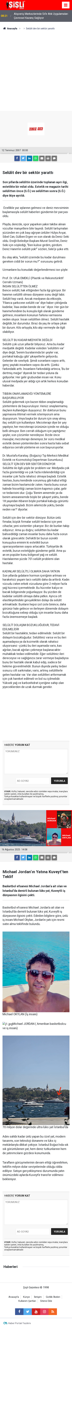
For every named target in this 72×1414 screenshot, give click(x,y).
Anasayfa (14, 1297)
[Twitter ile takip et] (27, 1311)
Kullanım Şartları (27, 1301)
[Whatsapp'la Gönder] (35, 158)
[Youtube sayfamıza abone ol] (36, 1311)
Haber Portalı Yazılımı (19, 1323)
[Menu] (66, 5)
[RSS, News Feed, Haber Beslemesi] (53, 1311)
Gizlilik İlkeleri (53, 1297)
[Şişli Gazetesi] (15, 4)
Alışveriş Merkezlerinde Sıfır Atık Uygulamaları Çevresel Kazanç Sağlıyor (41, 15)
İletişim (38, 1297)
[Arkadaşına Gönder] (42, 158)
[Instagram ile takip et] (44, 1311)
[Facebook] (17, 158)
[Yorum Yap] (54, 158)
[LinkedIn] (29, 158)
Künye (26, 1297)
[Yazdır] (48, 158)
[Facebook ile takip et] (19, 1311)
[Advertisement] (36, 68)
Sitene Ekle (46, 1301)
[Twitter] (23, 158)
